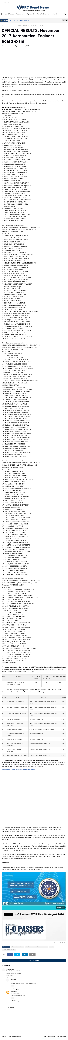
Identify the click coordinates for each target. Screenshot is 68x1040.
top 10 (51, 947)
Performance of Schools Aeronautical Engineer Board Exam (18, 769)
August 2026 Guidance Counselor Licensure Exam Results (25, 20)
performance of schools (41, 947)
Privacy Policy (55, 1036)
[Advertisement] (34, 62)
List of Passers (9, 14)
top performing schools (11, 25)
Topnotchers (20, 14)
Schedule (54, 14)
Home (3, 25)
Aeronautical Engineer (17, 947)
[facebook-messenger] (5, 2)
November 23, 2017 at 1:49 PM (17, 993)
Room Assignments (43, 14)
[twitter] (8, 2)
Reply (8, 975)
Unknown (14, 991)
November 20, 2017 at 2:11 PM (17, 980)
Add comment (11, 1007)
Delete (11, 975)
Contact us (63, 1036)
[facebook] (2, 2)
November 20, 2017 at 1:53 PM (13, 970)
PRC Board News (16, 1036)
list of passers (29, 947)
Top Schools (30, 14)
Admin (4, 46)
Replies (9, 978)
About (49, 1036)
